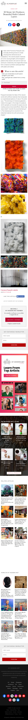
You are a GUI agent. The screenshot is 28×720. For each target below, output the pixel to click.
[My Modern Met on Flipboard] (19, 695)
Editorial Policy (13, 710)
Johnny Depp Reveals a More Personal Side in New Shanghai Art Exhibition (7, 543)
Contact (14, 712)
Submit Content (8, 712)
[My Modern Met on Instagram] (15, 695)
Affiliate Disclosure (9, 714)
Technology (15, 688)
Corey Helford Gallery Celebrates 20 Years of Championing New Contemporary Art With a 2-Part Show (7, 615)
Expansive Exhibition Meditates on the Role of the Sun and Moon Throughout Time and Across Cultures (21, 592)
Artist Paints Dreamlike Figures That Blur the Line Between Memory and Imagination (7, 522)
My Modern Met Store (10, 421)
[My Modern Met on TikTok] (10, 699)
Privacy (16, 714)
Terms (20, 714)
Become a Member (14, 320)
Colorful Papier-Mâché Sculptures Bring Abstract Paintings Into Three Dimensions (6, 636)
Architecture (11, 684)
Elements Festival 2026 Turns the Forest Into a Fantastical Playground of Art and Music (7, 500)
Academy (13, 690)
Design (12, 682)
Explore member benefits (14, 323)
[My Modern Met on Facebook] (4, 695)
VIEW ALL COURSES (11, 375)
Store (18, 690)
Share (21, 296)
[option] (7, 407)
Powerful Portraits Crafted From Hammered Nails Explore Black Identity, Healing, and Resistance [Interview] (7, 593)
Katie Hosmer (11, 20)
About (7, 710)
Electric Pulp (21, 717)
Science (9, 688)
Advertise (19, 712)
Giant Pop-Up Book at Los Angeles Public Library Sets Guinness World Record (21, 636)
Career (20, 684)
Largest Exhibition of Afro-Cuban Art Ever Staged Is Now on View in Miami (20, 521)
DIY (16, 684)
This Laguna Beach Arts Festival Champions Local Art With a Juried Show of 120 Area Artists (21, 615)
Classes (14, 686)
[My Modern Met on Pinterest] (8, 695)
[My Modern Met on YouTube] (23, 695)
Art (16, 9)
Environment (21, 686)
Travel (20, 688)
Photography (19, 682)
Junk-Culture (6, 292)
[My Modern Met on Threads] (14, 699)
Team (19, 710)
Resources (8, 686)
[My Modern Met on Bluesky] (17, 699)
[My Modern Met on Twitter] (12, 695)
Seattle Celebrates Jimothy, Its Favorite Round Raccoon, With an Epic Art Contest (20, 543)
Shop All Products (14, 473)
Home (12, 9)
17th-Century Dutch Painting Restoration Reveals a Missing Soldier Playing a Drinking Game (20, 500)
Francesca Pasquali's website (9, 290)
